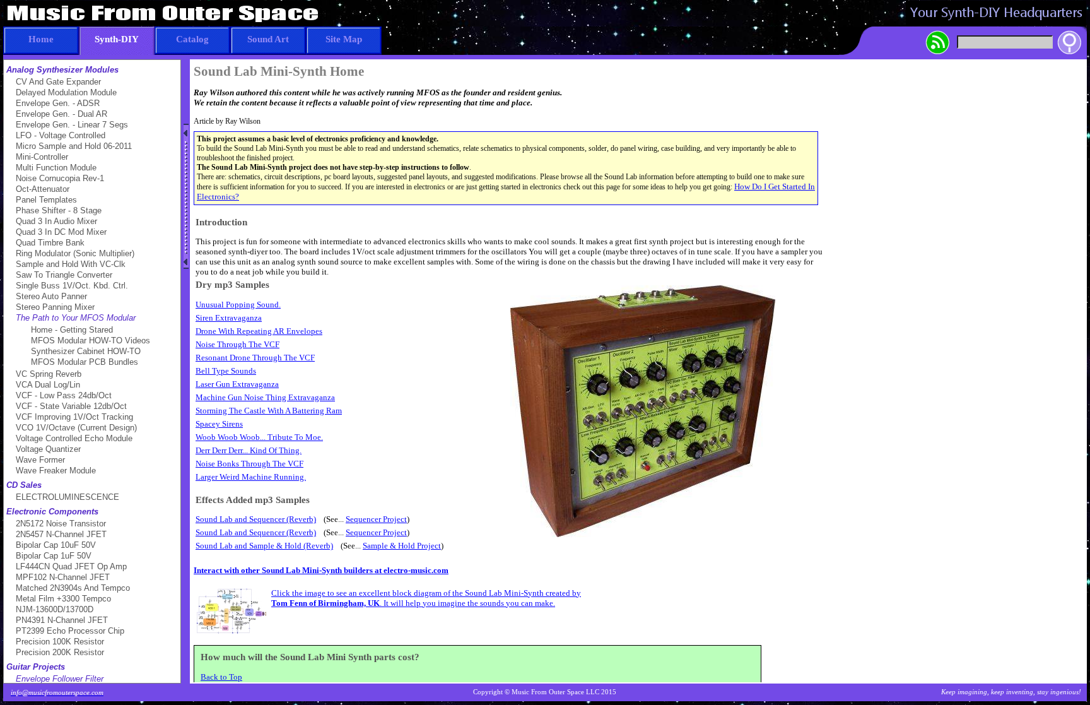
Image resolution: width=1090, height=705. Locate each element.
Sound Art (268, 39)
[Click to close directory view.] (186, 196)
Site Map (343, 39)
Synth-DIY (117, 39)
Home (41, 39)
